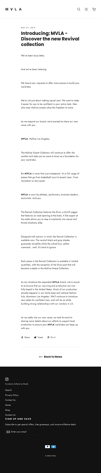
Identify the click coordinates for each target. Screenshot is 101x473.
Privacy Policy (11, 395)
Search (8, 390)
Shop (7, 410)
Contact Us (10, 400)
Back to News (53, 357)
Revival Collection (34, 212)
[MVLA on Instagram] (6, 379)
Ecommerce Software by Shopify (16, 384)
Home (8, 405)
